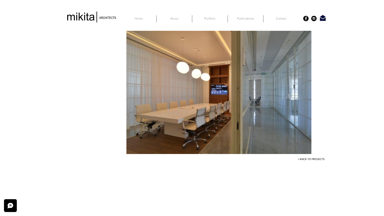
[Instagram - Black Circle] (314, 18)
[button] (196, 92)
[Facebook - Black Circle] (306, 18)
